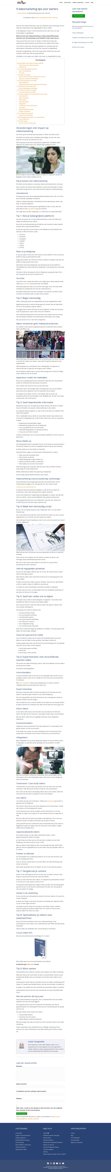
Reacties (19, 1066)
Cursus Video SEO (24, 119)
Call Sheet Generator (48, 1140)
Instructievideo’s (23, 96)
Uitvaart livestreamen (20, 1147)
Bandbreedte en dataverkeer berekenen (53, 1142)
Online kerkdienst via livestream (23, 1144)
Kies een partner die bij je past (27, 123)
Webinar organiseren (78, 2)
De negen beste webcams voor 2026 (82, 42)
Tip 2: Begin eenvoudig (23, 75)
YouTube (21, 73)
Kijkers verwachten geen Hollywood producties (32, 77)
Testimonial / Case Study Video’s (28, 105)
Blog (92, 2)
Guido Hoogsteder (41, 17)
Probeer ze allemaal (24, 111)
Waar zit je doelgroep (25, 71)
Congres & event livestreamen (22, 1135)
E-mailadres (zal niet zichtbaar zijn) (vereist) (31, 1091)
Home (60, 2)
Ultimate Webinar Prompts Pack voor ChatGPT (54, 1154)
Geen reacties (53, 17)
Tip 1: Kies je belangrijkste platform (27, 69)
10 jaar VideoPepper (78, 33)
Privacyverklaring (75, 1140)
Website (19, 1098)
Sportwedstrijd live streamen (22, 1140)
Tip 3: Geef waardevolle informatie (26, 80)
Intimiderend (22, 67)
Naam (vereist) (21, 1084)
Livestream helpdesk (48, 1149)
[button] (48, 1163)
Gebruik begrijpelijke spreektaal (28, 88)
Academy (45, 1151)
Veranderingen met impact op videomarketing (30, 63)
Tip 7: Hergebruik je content (25, 113)
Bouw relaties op (23, 82)
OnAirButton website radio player (51, 1135)
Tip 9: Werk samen (22, 121)
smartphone (32, 209)
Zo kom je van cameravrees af (26, 487)
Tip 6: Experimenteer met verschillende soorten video (32, 94)
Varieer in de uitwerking (25, 115)
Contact (87, 2)
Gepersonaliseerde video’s (26, 109)
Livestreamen (67, 2)
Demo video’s (22, 100)
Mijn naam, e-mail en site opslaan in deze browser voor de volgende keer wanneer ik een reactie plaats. (39, 1109)
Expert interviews (24, 98)
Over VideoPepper (75, 1137)
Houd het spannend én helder (27, 92)
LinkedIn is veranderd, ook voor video (82, 37)
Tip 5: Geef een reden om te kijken (26, 90)
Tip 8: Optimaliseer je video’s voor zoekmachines (30, 117)
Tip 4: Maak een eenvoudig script (26, 86)
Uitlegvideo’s (22, 104)
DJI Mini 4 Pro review (78, 47)
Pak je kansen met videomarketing (28, 65)
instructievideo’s (24, 683)
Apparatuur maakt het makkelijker (28, 78)
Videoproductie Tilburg (20, 1149)
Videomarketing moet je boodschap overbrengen (33, 84)
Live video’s (22, 107)
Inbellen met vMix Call (48, 1144)
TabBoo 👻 (46, 1133)
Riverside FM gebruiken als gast (51, 1147)
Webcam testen (47, 1137)
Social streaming (19, 1142)
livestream (50, 801)
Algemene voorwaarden (77, 1142)
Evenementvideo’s (24, 102)
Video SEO (30, 964)
